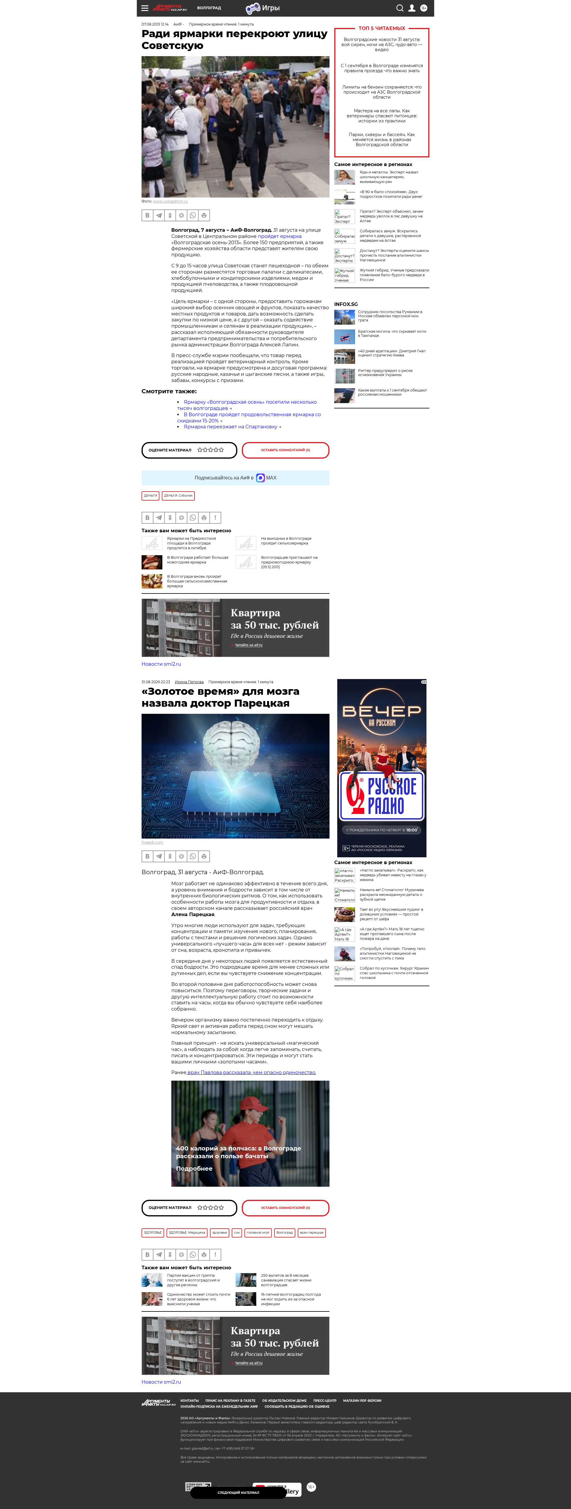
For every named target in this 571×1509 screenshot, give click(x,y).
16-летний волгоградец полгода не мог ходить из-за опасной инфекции (291, 1299)
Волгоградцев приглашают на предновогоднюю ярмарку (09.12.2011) (289, 562)
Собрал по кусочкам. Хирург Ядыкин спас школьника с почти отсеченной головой (394, 973)
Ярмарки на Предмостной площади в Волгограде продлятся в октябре (191, 543)
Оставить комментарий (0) (285, 450)
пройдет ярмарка (280, 236)
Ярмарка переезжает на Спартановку (230, 427)
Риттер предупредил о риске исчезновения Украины (385, 373)
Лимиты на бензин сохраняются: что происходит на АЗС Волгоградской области (382, 92)
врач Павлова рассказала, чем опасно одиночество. (251, 1072)
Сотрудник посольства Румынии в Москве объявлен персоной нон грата (390, 316)
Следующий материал (238, 1493)
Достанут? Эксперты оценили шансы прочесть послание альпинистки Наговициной (394, 255)
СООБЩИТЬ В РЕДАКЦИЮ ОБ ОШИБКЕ (297, 1407)
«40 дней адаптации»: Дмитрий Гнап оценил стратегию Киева (392, 353)
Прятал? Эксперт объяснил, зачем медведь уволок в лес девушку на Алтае (391, 216)
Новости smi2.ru (161, 664)
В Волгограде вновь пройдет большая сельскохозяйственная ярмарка (197, 581)
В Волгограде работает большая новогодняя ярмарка (197, 559)
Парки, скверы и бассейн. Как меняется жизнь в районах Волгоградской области (382, 139)
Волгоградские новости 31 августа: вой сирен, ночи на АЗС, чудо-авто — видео (381, 44)
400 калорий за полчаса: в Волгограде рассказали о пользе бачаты (238, 1152)
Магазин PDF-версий (362, 1401)
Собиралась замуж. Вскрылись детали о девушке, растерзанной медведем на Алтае (390, 236)
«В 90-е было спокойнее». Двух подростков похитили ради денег (391, 194)
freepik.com (152, 842)
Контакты (190, 1401)
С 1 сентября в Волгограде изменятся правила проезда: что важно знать (382, 68)
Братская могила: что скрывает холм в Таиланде (392, 333)
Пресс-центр (324, 1401)
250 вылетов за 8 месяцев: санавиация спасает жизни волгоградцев (286, 1280)
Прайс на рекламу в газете (230, 1401)
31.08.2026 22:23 (156, 682)
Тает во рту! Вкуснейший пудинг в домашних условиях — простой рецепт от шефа (391, 914)
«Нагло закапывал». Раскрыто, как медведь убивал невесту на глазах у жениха (393, 875)
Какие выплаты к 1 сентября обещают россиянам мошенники (392, 392)
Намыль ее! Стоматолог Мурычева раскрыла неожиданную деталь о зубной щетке (392, 895)
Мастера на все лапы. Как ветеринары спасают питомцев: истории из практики (382, 116)
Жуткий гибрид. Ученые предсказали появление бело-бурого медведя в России (394, 275)
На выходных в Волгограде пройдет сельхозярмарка (286, 540)
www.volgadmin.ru (170, 201)
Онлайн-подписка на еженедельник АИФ (219, 1407)
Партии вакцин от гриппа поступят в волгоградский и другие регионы (193, 1280)
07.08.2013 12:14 (155, 24)
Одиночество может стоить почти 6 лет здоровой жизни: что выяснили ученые (198, 1299)
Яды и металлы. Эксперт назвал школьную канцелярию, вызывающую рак (389, 177)
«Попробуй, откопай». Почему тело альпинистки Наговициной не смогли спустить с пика (393, 953)
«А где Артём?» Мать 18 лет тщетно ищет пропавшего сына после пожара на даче (392, 934)
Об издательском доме (284, 1401)
